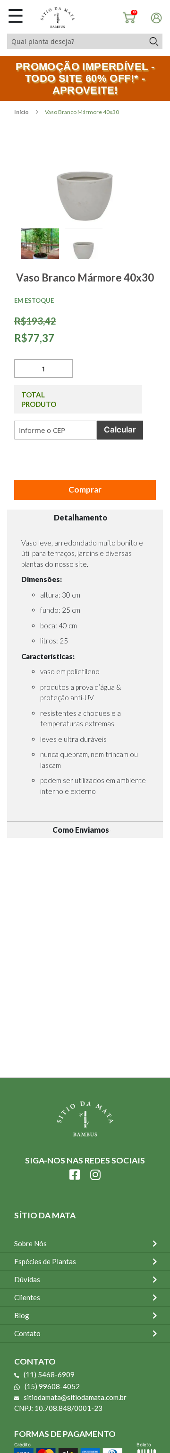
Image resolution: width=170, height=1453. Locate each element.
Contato (27, 1333)
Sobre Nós (30, 1243)
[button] (43, 254)
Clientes (27, 1297)
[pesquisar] (153, 41)
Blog (21, 1315)
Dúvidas (27, 1279)
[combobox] (75, 41)
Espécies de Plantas (45, 1261)
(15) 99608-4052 (52, 1386)
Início (22, 111)
